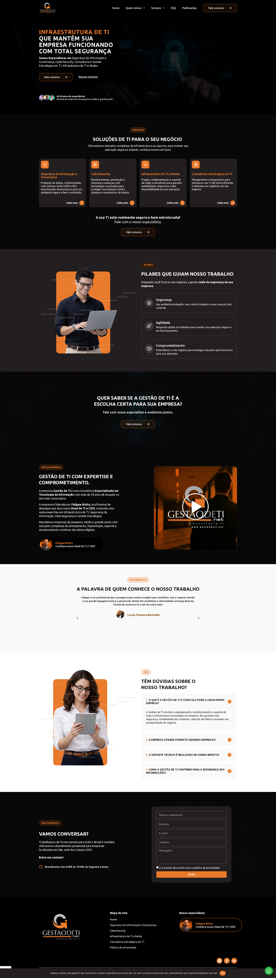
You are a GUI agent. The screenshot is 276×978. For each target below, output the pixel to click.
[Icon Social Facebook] (227, 961)
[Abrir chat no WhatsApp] (269, 971)
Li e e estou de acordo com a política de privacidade (189, 867)
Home (115, 8)
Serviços (156, 8)
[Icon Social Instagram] (219, 961)
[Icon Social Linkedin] (234, 961)
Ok (222, 973)
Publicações (189, 8)
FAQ (173, 8)
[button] (77, 618)
